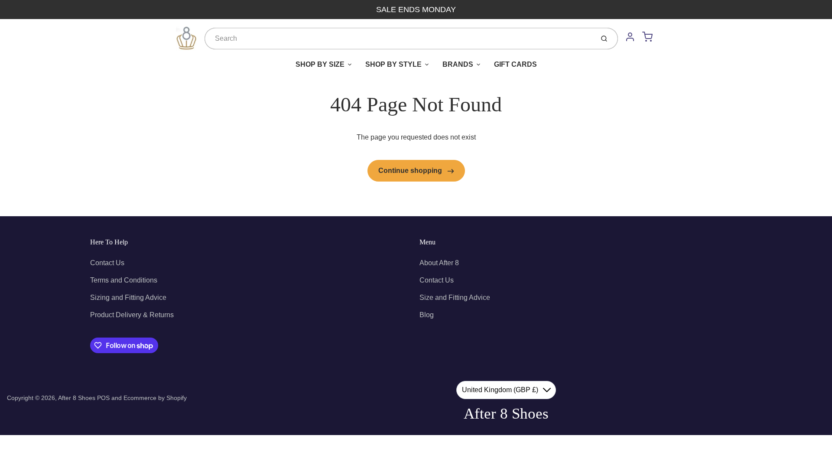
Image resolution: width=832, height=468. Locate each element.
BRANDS (457, 64)
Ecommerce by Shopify (155, 397)
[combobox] (398, 38)
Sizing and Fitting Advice (128, 297)
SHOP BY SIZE (320, 64)
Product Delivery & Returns (132, 314)
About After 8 (439, 262)
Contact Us (107, 262)
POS (103, 397)
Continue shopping (411, 170)
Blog (426, 314)
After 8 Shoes (76, 397)
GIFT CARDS (515, 64)
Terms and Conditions (123, 280)
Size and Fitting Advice (454, 297)
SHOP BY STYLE (393, 64)
